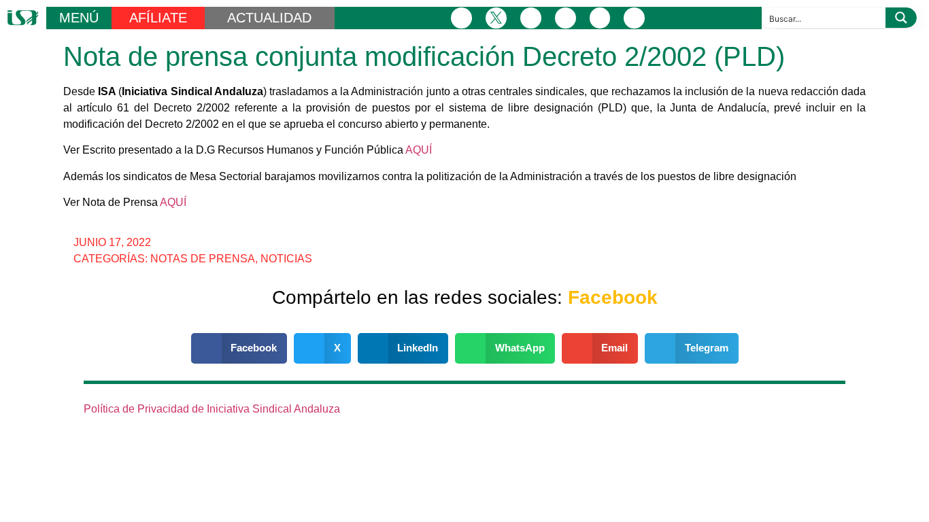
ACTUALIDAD (269, 17)
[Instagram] (530, 18)
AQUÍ (418, 150)
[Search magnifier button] (901, 17)
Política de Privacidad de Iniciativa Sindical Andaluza (212, 409)
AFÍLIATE (158, 17)
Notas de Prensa (202, 258)
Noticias (286, 258)
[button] (239, 348)
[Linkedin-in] (565, 18)
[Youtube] (600, 18)
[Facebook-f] (461, 18)
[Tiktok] (634, 18)
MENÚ (79, 17)
